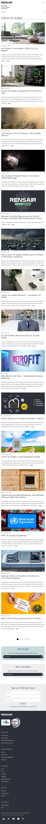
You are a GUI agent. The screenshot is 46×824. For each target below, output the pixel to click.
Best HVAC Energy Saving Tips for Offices (21, 619)
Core (2, 771)
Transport (3, 759)
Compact (3, 774)
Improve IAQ (4, 738)
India (2, 807)
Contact (3, 796)
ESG (28, 813)
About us (3, 791)
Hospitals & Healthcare (7, 757)
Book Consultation (9, 674)
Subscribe (23, 703)
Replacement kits (5, 779)
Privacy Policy (23, 813)
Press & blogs (4, 8)
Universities (4, 754)
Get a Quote (7, 656)
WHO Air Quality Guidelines (13, 536)
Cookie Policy (16, 813)
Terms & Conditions (8, 813)
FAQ (2, 813)
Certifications (4, 781)
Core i (2, 769)
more (8, 60)
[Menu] (43, 2)
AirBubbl (3, 776)
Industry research (5, 7)
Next (28, 639)
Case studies (4, 5)
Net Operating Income (7, 743)
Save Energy (4, 735)
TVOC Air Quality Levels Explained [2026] (20, 457)
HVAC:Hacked (5, 793)
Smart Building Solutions (7, 740)
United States (5, 805)
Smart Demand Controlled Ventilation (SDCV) (22, 419)
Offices (3, 752)
